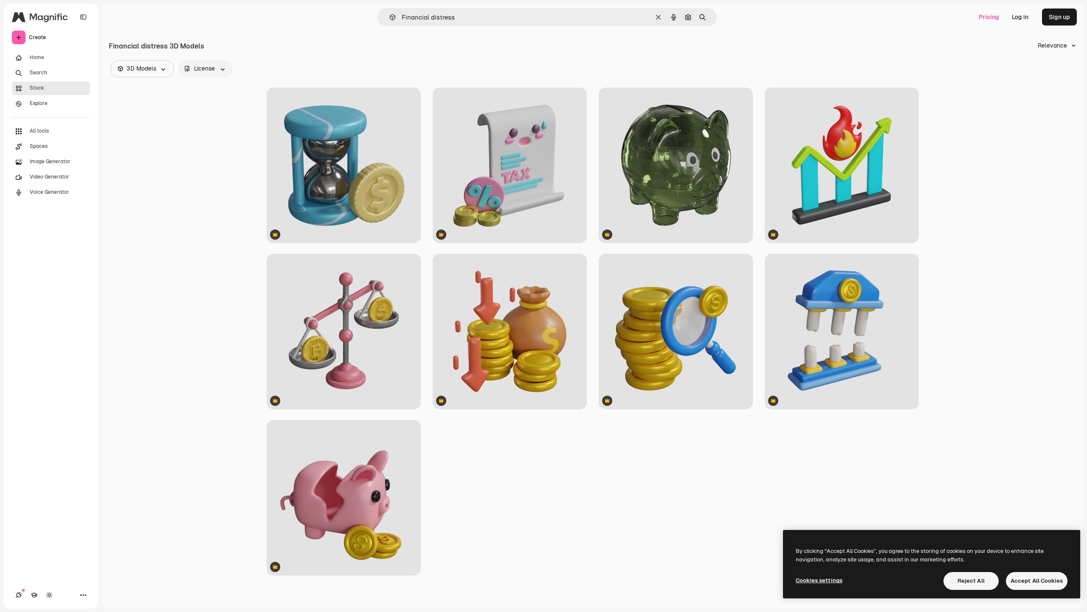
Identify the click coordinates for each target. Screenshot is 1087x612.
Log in (1020, 17)
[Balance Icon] (344, 331)
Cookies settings (819, 580)
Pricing (989, 17)
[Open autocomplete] (389, 17)
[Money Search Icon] (676, 331)
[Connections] (18, 595)
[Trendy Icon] (842, 165)
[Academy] (34, 595)
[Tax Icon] (510, 165)
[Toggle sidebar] (83, 17)
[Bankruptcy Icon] (842, 331)
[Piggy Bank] (676, 165)
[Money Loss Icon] (510, 331)
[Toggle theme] (49, 595)
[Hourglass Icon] (344, 165)
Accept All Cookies (1037, 580)
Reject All (971, 580)
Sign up (1059, 17)
